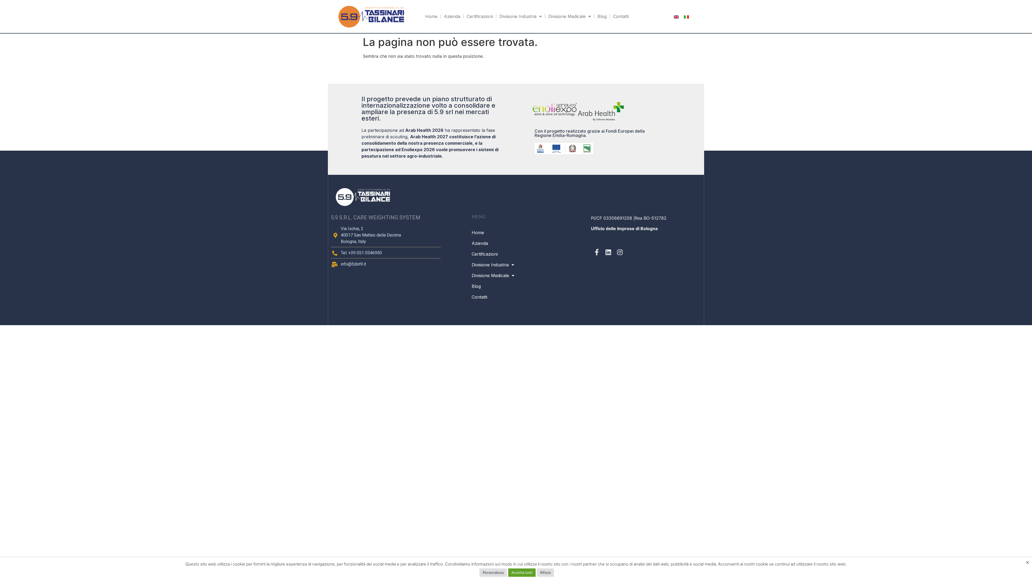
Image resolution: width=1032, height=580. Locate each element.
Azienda (452, 16)
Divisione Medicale (567, 16)
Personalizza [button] (493, 572)
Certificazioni (480, 16)
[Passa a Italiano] (686, 16)
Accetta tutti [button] (521, 572)
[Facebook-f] (597, 252)
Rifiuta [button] (545, 572)
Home (431, 16)
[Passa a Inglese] (676, 16)
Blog (602, 16)
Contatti (621, 16)
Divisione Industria (517, 16)
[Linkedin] (608, 252)
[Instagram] (620, 252)
